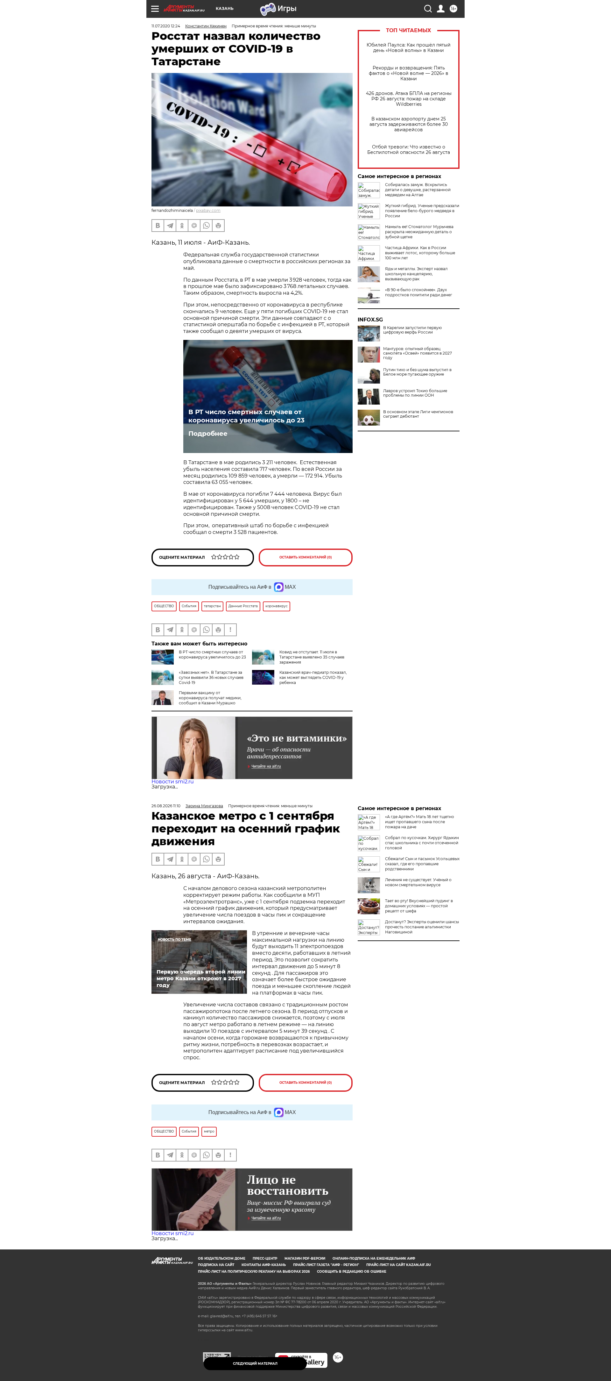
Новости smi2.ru (172, 782)
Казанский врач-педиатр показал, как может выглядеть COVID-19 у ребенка (313, 677)
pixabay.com (208, 210)
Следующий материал (255, 1364)
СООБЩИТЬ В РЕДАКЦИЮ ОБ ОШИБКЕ (351, 1272)
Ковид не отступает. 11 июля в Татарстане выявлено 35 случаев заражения (311, 657)
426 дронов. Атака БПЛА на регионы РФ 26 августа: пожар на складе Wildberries (409, 99)
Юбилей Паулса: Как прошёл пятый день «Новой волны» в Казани (409, 47)
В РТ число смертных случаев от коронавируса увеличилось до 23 (246, 416)
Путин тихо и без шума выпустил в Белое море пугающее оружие (417, 372)
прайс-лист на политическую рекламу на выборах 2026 (254, 1272)
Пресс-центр (265, 1258)
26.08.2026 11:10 (165, 805)
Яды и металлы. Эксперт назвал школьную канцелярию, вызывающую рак (416, 273)
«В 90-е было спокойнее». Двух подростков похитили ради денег (418, 292)
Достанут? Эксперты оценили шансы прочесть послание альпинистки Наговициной (422, 926)
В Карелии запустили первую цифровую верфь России (412, 330)
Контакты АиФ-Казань (264, 1265)
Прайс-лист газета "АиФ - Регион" (326, 1265)
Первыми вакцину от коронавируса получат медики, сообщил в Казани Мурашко (210, 697)
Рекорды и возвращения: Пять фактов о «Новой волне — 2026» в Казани (408, 73)
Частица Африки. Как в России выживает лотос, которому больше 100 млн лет (420, 252)
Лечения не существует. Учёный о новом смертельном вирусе (418, 882)
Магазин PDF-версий (304, 1258)
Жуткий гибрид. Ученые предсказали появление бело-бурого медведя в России (422, 210)
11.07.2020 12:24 (165, 26)
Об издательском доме (221, 1258)
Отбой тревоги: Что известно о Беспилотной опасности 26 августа (408, 149)
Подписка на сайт (216, 1265)
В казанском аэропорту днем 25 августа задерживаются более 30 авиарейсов (408, 124)
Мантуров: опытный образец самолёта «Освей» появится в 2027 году (417, 353)
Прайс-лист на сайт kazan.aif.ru (398, 1265)
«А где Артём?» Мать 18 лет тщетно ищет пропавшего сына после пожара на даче (419, 821)
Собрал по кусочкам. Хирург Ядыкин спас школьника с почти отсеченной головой (422, 842)
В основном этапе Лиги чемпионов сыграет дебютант (418, 414)
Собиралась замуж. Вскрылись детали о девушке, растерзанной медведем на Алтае (418, 189)
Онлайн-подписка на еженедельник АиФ (374, 1258)
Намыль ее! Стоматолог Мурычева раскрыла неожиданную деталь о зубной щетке (419, 231)
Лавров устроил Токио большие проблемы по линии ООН (415, 393)
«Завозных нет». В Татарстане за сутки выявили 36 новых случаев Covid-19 (211, 677)
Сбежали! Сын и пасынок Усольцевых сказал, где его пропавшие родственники (422, 863)
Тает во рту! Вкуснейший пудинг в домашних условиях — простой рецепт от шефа (419, 905)
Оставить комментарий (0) (305, 557)
